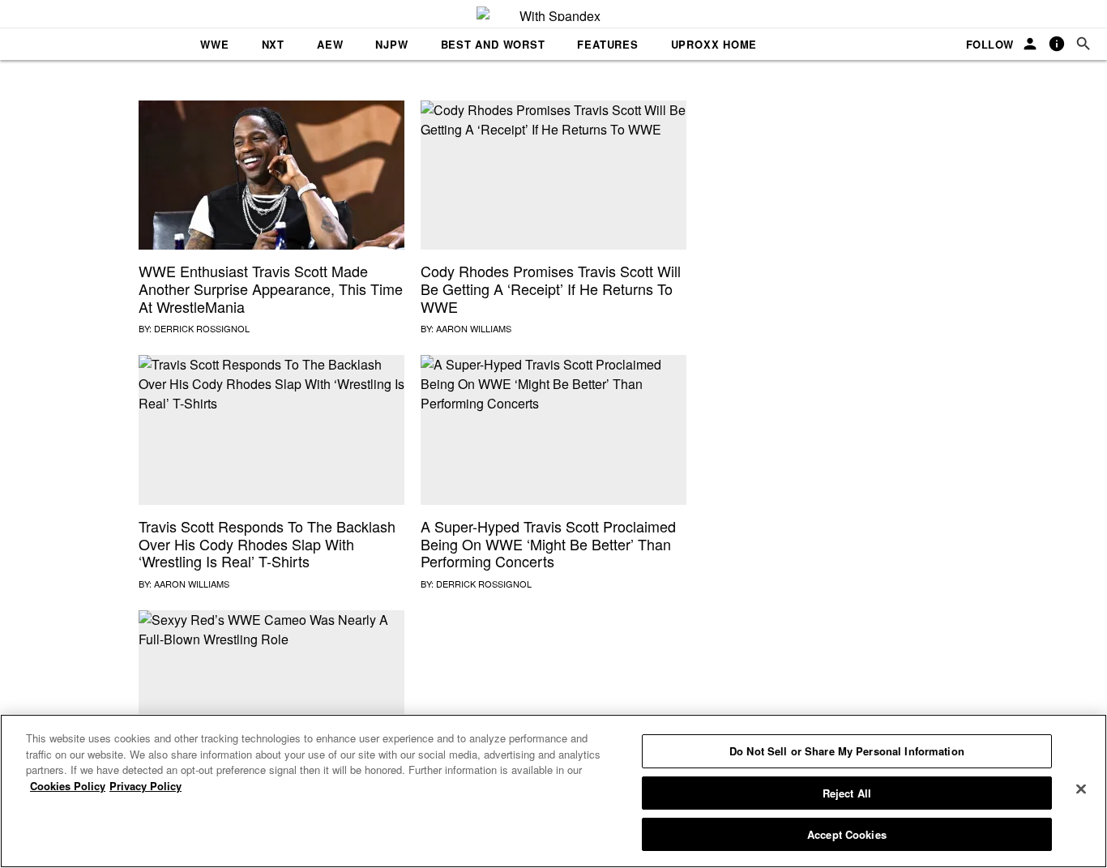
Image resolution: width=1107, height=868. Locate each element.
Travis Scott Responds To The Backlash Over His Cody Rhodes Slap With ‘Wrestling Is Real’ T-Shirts (267, 543)
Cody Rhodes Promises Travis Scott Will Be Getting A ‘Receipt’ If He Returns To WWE (551, 288)
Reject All (847, 793)
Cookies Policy (67, 785)
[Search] (1083, 44)
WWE (214, 44)
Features (607, 44)
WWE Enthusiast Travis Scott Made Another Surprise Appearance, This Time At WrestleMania (271, 288)
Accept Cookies (847, 834)
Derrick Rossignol (202, 328)
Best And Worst (493, 44)
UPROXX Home (714, 44)
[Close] (1081, 789)
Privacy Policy (145, 785)
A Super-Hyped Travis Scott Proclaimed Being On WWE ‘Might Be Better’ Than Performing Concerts (548, 543)
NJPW (391, 44)
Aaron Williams (473, 328)
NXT (273, 44)
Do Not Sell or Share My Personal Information (846, 751)
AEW (330, 44)
